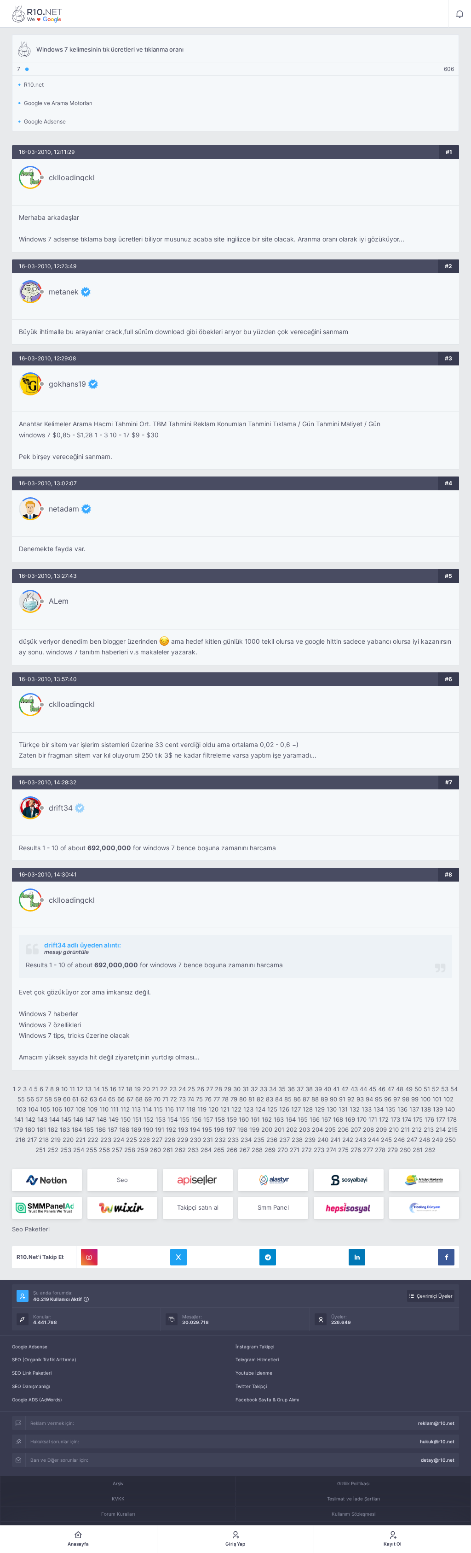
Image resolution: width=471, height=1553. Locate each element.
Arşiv (118, 1483)
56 (30, 1099)
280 (405, 1149)
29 (227, 1089)
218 (44, 1139)
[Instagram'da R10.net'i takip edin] (89, 1257)
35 (282, 1089)
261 (168, 1149)
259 (142, 1149)
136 (402, 1109)
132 (355, 1109)
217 (32, 1139)
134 (378, 1109)
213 (429, 1129)
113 (136, 1109)
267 (244, 1149)
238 (297, 1139)
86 (297, 1099)
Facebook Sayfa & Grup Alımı (267, 1399)
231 (208, 1139)
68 (139, 1099)
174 (406, 1119)
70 (157, 1099)
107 (69, 1109)
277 (368, 1149)
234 (246, 1139)
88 (315, 1099)
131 (343, 1109)
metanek (64, 291)
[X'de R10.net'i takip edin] (178, 1257)
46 (381, 1089)
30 (237, 1089)
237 (284, 1139)
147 (90, 1119)
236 (271, 1139)
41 (336, 1089)
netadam (64, 508)
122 (236, 1109)
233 (233, 1139)
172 (384, 1119)
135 (390, 1109)
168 (338, 1119)
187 (112, 1129)
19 (137, 1089)
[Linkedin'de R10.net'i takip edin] (357, 1257)
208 (368, 1129)
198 (242, 1129)
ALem (59, 601)
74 (191, 1099)
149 (114, 1119)
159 (232, 1119)
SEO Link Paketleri (32, 1373)
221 (80, 1139)
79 (233, 1099)
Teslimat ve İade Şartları (353, 1498)
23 (173, 1089)
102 (448, 1099)
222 (92, 1139)
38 (309, 1089)
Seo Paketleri (31, 1229)
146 (78, 1119)
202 (291, 1129)
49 (409, 1089)
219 (56, 1139)
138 (426, 1109)
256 (104, 1149)
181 (41, 1129)
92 (351, 1099)
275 (343, 1149)
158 (220, 1119)
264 (206, 1149)
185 (89, 1129)
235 (258, 1139)
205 (330, 1129)
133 (367, 1109)
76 (208, 1099)
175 (418, 1119)
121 (225, 1109)
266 (231, 1149)
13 (88, 1089)
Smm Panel (273, 1207)
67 (129, 1099)
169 (350, 1119)
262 (180, 1149)
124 (260, 1109)
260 (155, 1149)
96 (387, 1099)
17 (121, 1089)
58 (48, 1099)
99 (415, 1099)
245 (386, 1139)
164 (291, 1119)
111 (114, 1109)
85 (288, 1099)
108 (80, 1109)
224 (118, 1139)
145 (66, 1119)
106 (57, 1109)
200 (266, 1129)
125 (272, 1109)
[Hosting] (47, 1180)
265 (218, 1149)
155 (184, 1119)
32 (254, 1089)
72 (173, 1099)
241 (335, 1139)
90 (333, 1099)
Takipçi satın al (197, 1207)
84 (278, 1099)
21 (155, 1089)
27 (209, 1089)
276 (355, 1149)
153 (160, 1119)
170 (362, 1119)
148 (102, 1119)
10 (64, 1089)
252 (52, 1149)
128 (308, 1109)
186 (101, 1129)
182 (53, 1129)
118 (190, 1109)
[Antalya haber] (424, 1180)
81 (251, 1099)
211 (405, 1129)
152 (149, 1119)
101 (437, 1099)
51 (427, 1089)
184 (77, 1129)
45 (372, 1089)
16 (113, 1089)
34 (272, 1089)
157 (208, 1119)
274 (331, 1149)
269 (270, 1149)
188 (124, 1129)
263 (193, 1149)
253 (65, 1149)
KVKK (118, 1498)
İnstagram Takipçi (255, 1346)
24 (182, 1089)
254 (78, 1149)
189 (136, 1129)
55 (21, 1099)
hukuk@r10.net (437, 1441)
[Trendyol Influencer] (122, 1208)
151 (137, 1119)
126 (284, 1109)
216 (20, 1139)
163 (279, 1119)
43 (354, 1089)
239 (310, 1139)
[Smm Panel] (198, 1180)
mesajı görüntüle (66, 951)
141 (18, 1119)
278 (380, 1149)
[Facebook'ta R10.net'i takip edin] (446, 1257)
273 (319, 1149)
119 (202, 1109)
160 (244, 1119)
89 (324, 1099)
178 (452, 1119)
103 (21, 1109)
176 (429, 1119)
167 (326, 1119)
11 (72, 1089)
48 (399, 1089)
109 (92, 1109)
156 (196, 1119)
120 (213, 1109)
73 (182, 1099)
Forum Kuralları (118, 1514)
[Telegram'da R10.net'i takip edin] (267, 1257)
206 (343, 1129)
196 (219, 1129)
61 (75, 1099)
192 (171, 1129)
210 (394, 1129)
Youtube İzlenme (254, 1373)
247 (412, 1139)
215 (453, 1129)
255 (91, 1149)
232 (220, 1139)
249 (437, 1139)
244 (373, 1139)
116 (169, 1109)
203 (304, 1129)
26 (200, 1089)
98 (405, 1099)
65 (111, 1099)
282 (430, 1149)
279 (392, 1149)
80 (243, 1099)
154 (172, 1119)
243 (360, 1139)
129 (320, 1109)
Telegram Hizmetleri (257, 1359)
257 (117, 1149)
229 (182, 1139)
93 (360, 1099)
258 (129, 1149)
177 (440, 1119)
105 (45, 1109)
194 (195, 1129)
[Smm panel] (47, 1208)
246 (399, 1139)
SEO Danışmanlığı (31, 1386)
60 (66, 1099)
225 (131, 1139)
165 (303, 1119)
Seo (122, 1179)
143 (42, 1119)
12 (80, 1089)
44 (363, 1089)
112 (125, 1109)
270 (282, 1149)
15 (105, 1089)
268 (257, 1149)
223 (105, 1139)
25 (191, 1089)
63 (93, 1099)
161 (255, 1119)
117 (180, 1109)
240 (322, 1139)
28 (218, 1089)
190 (148, 1129)
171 (372, 1119)
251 (40, 1149)
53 (444, 1089)
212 (417, 1129)
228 (169, 1139)
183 (65, 1129)
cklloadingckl (72, 177)
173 (395, 1119)
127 (296, 1109)
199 (254, 1129)
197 (231, 1129)
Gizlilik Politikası (353, 1483)
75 (199, 1099)
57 (39, 1099)
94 (369, 1099)
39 (318, 1089)
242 (347, 1139)
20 (146, 1089)
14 (96, 1089)
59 (57, 1099)
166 (315, 1119)
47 (390, 1089)
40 (327, 1089)
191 (159, 1129)
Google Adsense (29, 1346)
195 (207, 1129)
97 (396, 1099)
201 (279, 1129)
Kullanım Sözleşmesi (353, 1514)
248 (424, 1139)
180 (30, 1129)
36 (291, 1089)
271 (294, 1149)
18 (129, 1089)
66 (121, 1099)
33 (263, 1089)
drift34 (61, 807)
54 (454, 1089)
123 (248, 1109)
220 (68, 1139)
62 (84, 1099)
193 (183, 1129)
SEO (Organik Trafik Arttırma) (44, 1359)
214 (441, 1129)
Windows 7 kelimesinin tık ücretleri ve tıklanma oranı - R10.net (37, 14)
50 (418, 1089)
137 (414, 1109)
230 (195, 1139)
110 (104, 1109)
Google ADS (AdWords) (37, 1399)
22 (163, 1089)
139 (438, 1109)
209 (381, 1129)
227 (157, 1139)
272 (306, 1149)
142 (30, 1119)
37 (300, 1089)
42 (345, 1089)
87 (306, 1099)
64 (102, 1099)
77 (216, 1099)
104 (33, 1109)
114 (147, 1109)
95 (378, 1099)
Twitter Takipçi (251, 1386)
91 (342, 1099)
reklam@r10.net (436, 1423)
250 (450, 1139)
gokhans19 (67, 383)
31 (245, 1089)
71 (165, 1099)
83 (269, 1099)
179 (18, 1129)
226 (144, 1139)
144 (54, 1119)
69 (148, 1099)
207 (355, 1129)
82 (260, 1099)
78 (225, 1099)
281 (418, 1149)
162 (267, 1119)
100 (425, 1099)
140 (450, 1109)
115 (158, 1109)
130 (332, 1109)
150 (126, 1119)
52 (435, 1089)
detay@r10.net (437, 1460)
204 (317, 1129)
